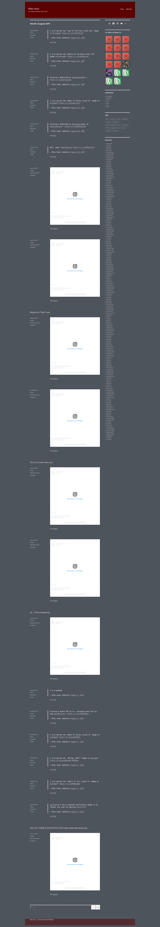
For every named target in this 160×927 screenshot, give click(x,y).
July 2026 (108, 145)
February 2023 (109, 208)
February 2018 (109, 304)
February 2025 (109, 170)
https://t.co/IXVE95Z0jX (77, 714)
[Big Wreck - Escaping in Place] (125, 39)
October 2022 (109, 215)
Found (107, 99)
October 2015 (109, 353)
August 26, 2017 (78, 38)
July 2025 (108, 161)
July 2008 (108, 437)
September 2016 (110, 334)
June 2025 (108, 163)
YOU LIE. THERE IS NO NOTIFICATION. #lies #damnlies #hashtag (58, 828)
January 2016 (109, 348)
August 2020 (109, 254)
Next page (98, 909)
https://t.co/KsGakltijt (69, 103)
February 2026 (109, 152)
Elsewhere (33, 35)
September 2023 (110, 196)
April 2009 (108, 423)
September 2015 (110, 355)
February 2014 (109, 388)
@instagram (54, 805)
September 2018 (110, 292)
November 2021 (110, 231)
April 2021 (108, 243)
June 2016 (108, 339)
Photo (37, 173)
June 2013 (108, 400)
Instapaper (116, 122)
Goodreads (125, 119)
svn (119, 128)
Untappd (108, 130)
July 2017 (108, 316)
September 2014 (110, 376)
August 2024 (109, 178)
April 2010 (108, 414)
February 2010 (109, 416)
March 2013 (109, 406)
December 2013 (110, 392)
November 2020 (110, 250)
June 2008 (108, 439)
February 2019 (109, 283)
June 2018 (108, 297)
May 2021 (108, 241)
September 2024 (110, 177)
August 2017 (109, 315)
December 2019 (110, 268)
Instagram (55, 228)
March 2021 (109, 245)
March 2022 (109, 226)
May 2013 (108, 402)
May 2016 (108, 341)
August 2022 (109, 219)
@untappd (56, 33)
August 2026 (109, 143)
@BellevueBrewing (57, 714)
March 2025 (109, 168)
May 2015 (108, 362)
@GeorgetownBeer (79, 77)
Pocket (107, 128)
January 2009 (109, 427)
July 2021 (108, 238)
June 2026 (108, 147)
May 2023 (108, 203)
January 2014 (109, 390)
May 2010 (108, 413)
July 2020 (108, 255)
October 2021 (109, 233)
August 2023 (109, 198)
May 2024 (108, 184)
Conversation (109, 96)
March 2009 (109, 425)
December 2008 (110, 428)
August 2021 (109, 236)
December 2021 (110, 229)
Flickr (118, 119)
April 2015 (108, 364)
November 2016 (110, 330)
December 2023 (110, 191)
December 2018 (110, 287)
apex (107, 119)
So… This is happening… (40, 612)
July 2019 (108, 276)
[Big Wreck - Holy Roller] (109, 64)
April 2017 (108, 322)
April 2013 (108, 404)
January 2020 (109, 266)
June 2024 (108, 182)
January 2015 (109, 369)
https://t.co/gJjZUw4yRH (60, 760)
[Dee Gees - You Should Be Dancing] (109, 72)
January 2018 (109, 306)
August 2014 (109, 378)
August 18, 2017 (78, 152)
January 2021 (109, 247)
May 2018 (108, 299)
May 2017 (108, 320)
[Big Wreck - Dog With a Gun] (109, 47)
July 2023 (108, 199)
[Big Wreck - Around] (125, 47)
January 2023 (109, 210)
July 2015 (108, 358)
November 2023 (110, 192)
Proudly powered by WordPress (45, 919)
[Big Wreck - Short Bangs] (117, 56)
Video (107, 106)
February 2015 (109, 367)
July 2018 (108, 296)
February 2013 (109, 407)
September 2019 (110, 273)
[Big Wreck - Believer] (125, 56)
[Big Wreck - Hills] (109, 39)
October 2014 (109, 374)
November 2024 (110, 173)
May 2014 (108, 383)
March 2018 (109, 303)
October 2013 (109, 395)
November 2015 (110, 351)
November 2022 (110, 213)
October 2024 (109, 175)
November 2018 (110, 289)
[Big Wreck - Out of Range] (109, 56)
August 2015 (109, 357)
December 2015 (110, 350)
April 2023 (108, 205)
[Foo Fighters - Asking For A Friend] (125, 64)
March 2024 (109, 185)
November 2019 (110, 269)
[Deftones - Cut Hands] (109, 81)
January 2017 (109, 327)
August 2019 (109, 275)
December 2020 (110, 248)
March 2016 (109, 344)
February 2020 (109, 264)
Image (32, 170)
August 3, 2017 (77, 695)
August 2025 (109, 159)
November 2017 (110, 309)
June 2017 (108, 318)
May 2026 (108, 149)
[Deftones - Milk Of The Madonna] (117, 81)
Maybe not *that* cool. (40, 312)
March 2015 (109, 365)
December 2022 (110, 212)
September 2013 (110, 397)
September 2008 (110, 434)
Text (107, 105)
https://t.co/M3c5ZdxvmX (77, 56)
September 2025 (110, 157)
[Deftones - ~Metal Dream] (125, 72)
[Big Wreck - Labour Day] (117, 39)
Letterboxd (125, 125)
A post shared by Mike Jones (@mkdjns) (75, 222)
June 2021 (108, 240)
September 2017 (110, 313)
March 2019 (109, 282)
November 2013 (110, 393)
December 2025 (110, 154)
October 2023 (109, 194)
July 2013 (108, 399)
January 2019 (109, 285)
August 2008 (109, 435)
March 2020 (109, 262)
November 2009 (110, 420)
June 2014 (108, 381)
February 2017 (109, 325)
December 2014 (110, 371)
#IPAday (75, 760)
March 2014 (109, 386)
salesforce (113, 128)
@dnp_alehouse (56, 126)
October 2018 (109, 290)
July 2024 (108, 180)
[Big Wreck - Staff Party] (117, 64)
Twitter (54, 42)
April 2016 (108, 343)
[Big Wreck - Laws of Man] (117, 47)
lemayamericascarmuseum (113, 125)
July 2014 (108, 379)
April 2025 (108, 166)
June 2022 (108, 222)
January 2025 (109, 171)
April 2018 (108, 301)
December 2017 (110, 308)
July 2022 (108, 220)
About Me (129, 9)
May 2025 (108, 164)
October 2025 (109, 156)
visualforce (115, 130)
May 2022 (108, 224)
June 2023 (108, 201)
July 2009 (108, 421)
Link (107, 101)
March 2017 (109, 323)
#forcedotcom (66, 147)
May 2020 (108, 259)
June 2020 (108, 257)
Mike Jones (33, 8)
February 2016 (109, 346)
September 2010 (110, 409)
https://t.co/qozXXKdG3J (69, 737)
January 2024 (109, 189)
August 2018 (109, 294)
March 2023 (109, 206)
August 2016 (109, 336)
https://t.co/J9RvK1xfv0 (83, 147)
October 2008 (109, 432)
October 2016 (109, 332)
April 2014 (108, 385)
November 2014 (110, 372)
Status (31, 33)
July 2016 (108, 337)
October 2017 (109, 311)
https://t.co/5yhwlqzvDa (60, 80)
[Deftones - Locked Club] (117, 72)
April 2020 (108, 261)
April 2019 (108, 280)
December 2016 (110, 329)
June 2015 (108, 360)
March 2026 (109, 150)
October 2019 (109, 271)
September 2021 (110, 234)
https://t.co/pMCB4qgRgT (69, 784)
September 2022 (110, 217)
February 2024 (109, 187)
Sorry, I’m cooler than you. (41, 462)
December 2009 (110, 418)
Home (122, 9)
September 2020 (110, 252)
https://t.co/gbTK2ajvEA (75, 126)
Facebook (112, 119)
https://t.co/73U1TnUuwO (72, 33)
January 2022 (109, 227)
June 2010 (108, 411)
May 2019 (108, 278)
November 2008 (110, 430)
